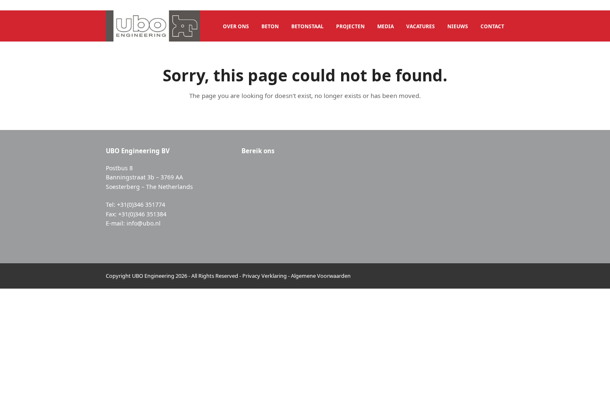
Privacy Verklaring (264, 275)
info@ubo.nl (144, 223)
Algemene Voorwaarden (321, 275)
